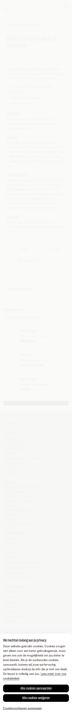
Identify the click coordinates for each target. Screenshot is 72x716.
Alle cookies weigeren (36, 698)
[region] (36, 675)
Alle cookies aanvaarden (36, 688)
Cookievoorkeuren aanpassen (22, 708)
